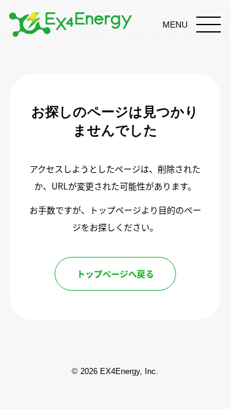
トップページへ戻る (115, 273)
